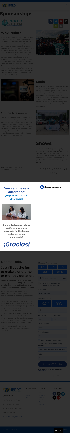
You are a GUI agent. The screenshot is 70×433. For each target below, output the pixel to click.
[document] (35, 216)
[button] (67, 185)
